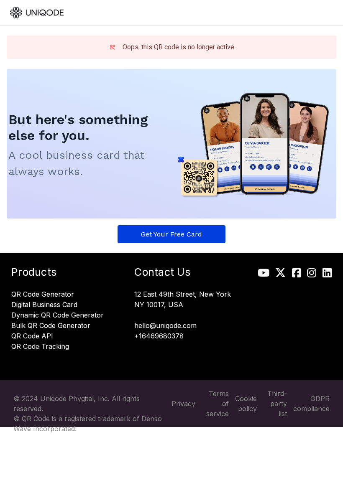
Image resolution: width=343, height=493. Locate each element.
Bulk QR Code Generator (50, 326)
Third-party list (277, 403)
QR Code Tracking (40, 347)
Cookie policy (246, 403)
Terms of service (217, 403)
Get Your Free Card (171, 234)
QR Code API (32, 336)
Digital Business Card (44, 305)
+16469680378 (159, 336)
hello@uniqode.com (165, 326)
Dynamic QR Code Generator (57, 315)
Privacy (183, 403)
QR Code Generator (42, 294)
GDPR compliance (311, 403)
